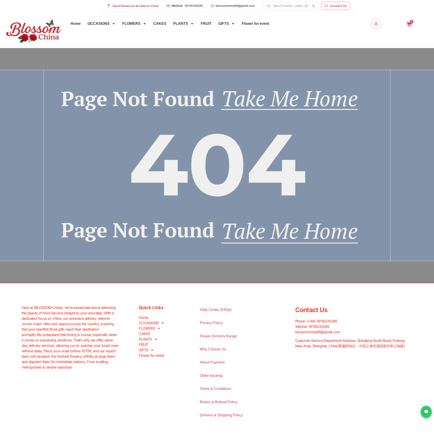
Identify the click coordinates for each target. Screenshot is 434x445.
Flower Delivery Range (218, 336)
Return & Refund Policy (219, 402)
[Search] (313, 5)
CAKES (159, 23)
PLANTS (180, 23)
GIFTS (223, 23)
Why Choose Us (213, 349)
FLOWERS (131, 23)
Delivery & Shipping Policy (221, 415)
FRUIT (206, 23)
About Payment (212, 362)
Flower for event (255, 23)
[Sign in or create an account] (376, 24)
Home (76, 23)
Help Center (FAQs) (215, 310)
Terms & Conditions (215, 389)
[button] (184, 6)
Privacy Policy (211, 323)
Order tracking (211, 376)
